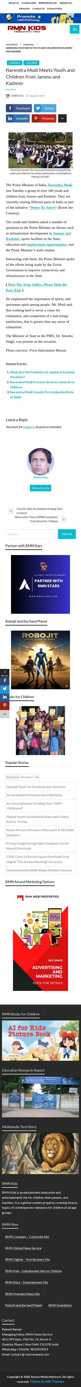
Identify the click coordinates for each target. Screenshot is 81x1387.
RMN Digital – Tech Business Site (27, 1259)
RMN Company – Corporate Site (27, 1236)
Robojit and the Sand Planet (23, 1305)
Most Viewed (27, 777)
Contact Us (38, 8)
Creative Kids (29, 2)
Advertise (24, 8)
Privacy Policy (54, 8)
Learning (28, 44)
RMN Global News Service (23, 1248)
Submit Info (66, 2)
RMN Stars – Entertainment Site (26, 1282)
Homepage (12, 44)
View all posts (40, 488)
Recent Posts (12, 777)
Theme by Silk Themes (47, 1381)
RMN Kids (18, 95)
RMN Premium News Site (22, 1294)
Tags (37, 777)
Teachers (31, 62)
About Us (14, 2)
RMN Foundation (60, 1305)
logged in (29, 427)
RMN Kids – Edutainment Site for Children (33, 1271)
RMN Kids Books (48, 2)
